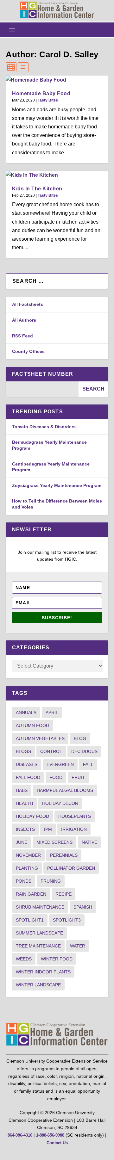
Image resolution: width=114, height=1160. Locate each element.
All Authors (24, 320)
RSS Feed (22, 335)
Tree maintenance (38, 945)
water (77, 945)
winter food (57, 958)
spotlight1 (30, 919)
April (52, 712)
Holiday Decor (60, 803)
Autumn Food (32, 725)
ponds (23, 881)
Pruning (51, 881)
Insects (25, 829)
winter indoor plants (43, 971)
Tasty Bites (48, 100)
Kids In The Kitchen (37, 188)
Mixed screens (54, 842)
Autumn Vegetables (40, 738)
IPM (48, 829)
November (28, 855)
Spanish (82, 907)
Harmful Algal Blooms (65, 790)
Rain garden (31, 894)
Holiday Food (32, 816)
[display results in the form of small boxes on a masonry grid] (11, 67)
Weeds (24, 958)
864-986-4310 (20, 1135)
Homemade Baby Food (41, 93)
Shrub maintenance (40, 907)
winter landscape (38, 984)
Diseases (26, 764)
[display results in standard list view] (23, 67)
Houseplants (74, 816)
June (21, 842)
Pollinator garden (71, 868)
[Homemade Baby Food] (57, 80)
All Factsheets (27, 304)
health (24, 803)
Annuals (26, 712)
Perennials (64, 855)
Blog (80, 738)
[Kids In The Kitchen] (57, 175)
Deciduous (84, 751)
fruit (78, 777)
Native (89, 842)
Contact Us (57, 1142)
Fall (88, 764)
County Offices (28, 351)
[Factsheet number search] (42, 389)
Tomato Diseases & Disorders (44, 426)
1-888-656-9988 (50, 1135)
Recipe (63, 894)
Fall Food (28, 777)
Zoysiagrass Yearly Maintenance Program (56, 485)
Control (51, 751)
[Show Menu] (12, 30)
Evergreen (60, 764)
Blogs (23, 751)
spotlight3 (67, 919)
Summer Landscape (39, 932)
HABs (22, 790)
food (55, 777)
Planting (27, 868)
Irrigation (74, 829)
